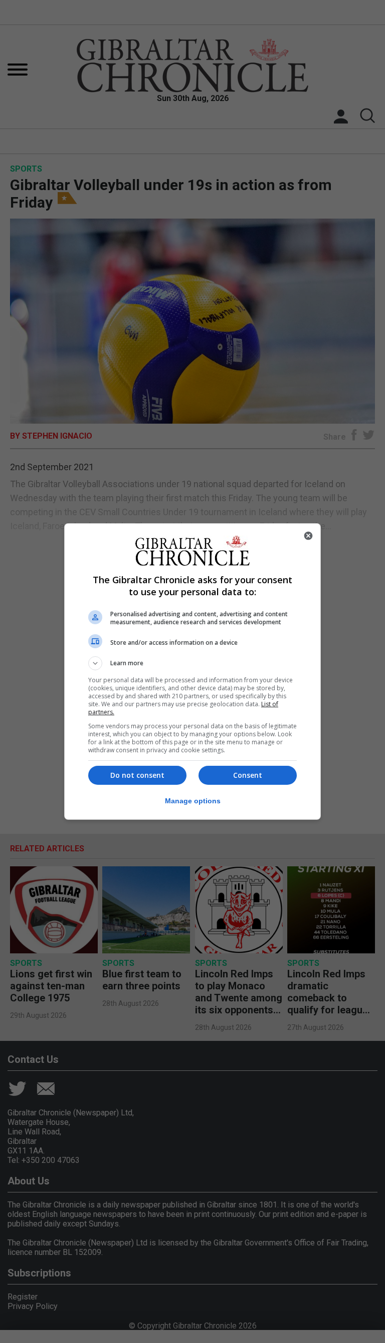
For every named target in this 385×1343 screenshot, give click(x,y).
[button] (192, 663)
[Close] (308, 536)
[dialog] (192, 671)
